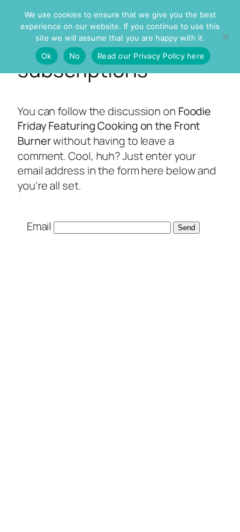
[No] (225, 36)
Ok (46, 55)
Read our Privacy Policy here (150, 55)
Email (39, 226)
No (74, 55)
